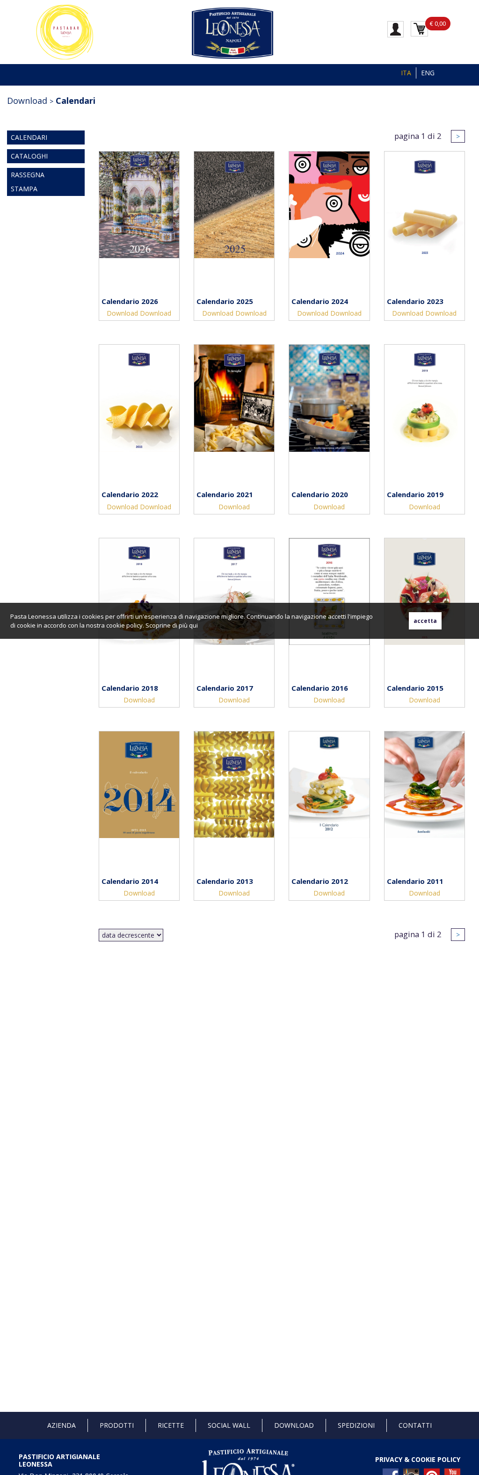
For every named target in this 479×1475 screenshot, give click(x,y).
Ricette (171, 1425)
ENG (428, 72)
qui (193, 625)
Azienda (61, 1425)
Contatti (415, 1425)
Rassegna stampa (27, 181)
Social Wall (229, 1425)
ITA (406, 72)
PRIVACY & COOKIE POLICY (417, 1459)
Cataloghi (29, 156)
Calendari (75, 100)
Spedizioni (356, 1425)
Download (122, 313)
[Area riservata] (395, 28)
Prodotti (117, 1425)
